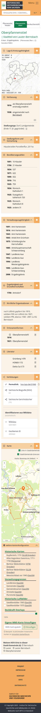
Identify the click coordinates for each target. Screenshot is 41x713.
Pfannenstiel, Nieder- (8, 24)
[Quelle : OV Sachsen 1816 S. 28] (35, 334)
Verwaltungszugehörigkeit (18, 220)
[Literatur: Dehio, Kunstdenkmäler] (35, 366)
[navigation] (20, 24)
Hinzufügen (30, 627)
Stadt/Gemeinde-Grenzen (30, 454)
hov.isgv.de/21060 (28, 384)
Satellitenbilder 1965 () (19, 602)
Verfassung (12, 97)
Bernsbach (17, 115)
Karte (9, 446)
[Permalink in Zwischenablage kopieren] (39, 384)
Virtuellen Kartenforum (20, 634)
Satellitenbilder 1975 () (19, 605)
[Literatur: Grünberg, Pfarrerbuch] (35, 358)
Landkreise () (15, 583)
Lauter (8, 648)
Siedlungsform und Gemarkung (15, 139)
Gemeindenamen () (18, 589)
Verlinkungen (12, 377)
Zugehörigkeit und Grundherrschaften (15, 285)
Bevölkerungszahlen (15, 155)
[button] (35, 335)
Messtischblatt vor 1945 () (21, 575)
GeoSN (31, 575)
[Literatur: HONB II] (35, 362)
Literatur (10, 351)
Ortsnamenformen (15, 328)
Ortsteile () (14, 592)
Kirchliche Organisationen (18, 303)
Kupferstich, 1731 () (21, 555)
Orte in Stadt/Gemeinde (30, 450)
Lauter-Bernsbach (28, 36)
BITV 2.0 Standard (26, 711)
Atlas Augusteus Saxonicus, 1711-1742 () (21, 559)
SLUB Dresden (29, 555)
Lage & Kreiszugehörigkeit (18, 50)
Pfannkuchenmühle (33, 24)
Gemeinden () (15, 586)
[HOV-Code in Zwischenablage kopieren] (35, 41)
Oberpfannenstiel (13, 651)
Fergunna (16, 561)
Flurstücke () (15, 595)
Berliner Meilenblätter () (19, 565)
